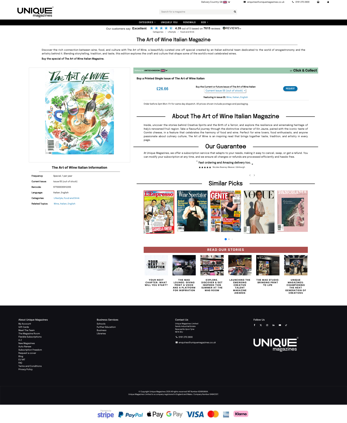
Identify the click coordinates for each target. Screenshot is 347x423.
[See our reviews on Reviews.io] (173, 28)
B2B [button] (203, 22)
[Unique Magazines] (291, 344)
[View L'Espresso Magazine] (159, 212)
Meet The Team (26, 330)
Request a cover (27, 353)
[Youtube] (280, 325)
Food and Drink (71, 198)
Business (101, 330)
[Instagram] (267, 325)
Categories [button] (146, 22)
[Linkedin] (274, 325)
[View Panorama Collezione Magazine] (292, 211)
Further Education (106, 327)
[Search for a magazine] (234, 12)
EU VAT (21, 360)
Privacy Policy (25, 369)
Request (290, 89)
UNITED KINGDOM (152, 70)
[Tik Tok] (286, 325)
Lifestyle (58, 198)
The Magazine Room (29, 334)
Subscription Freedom (30, 350)
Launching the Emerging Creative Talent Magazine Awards (239, 286)
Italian (63, 204)
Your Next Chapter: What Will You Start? (156, 282)
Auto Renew (24, 347)
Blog (20, 356)
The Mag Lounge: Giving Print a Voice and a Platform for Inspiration (184, 285)
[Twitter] (261, 325)
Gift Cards (23, 327)
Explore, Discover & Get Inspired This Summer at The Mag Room (212, 285)
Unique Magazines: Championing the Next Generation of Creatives (295, 286)
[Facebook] (254, 325)
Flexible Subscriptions (30, 337)
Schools (101, 324)
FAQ (20, 363)
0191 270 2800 (185, 337)
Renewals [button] (189, 22)
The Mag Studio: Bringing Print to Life (267, 282)
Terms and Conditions (30, 366)
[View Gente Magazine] (225, 211)
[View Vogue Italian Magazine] (259, 212)
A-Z (20, 340)
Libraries (101, 334)
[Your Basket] (318, 2)
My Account (24, 324)
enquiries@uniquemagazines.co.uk (197, 342)
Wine (56, 204)
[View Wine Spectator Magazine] (192, 210)
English (71, 204)
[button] (328, 2)
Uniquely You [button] (169, 22)
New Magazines (26, 343)
